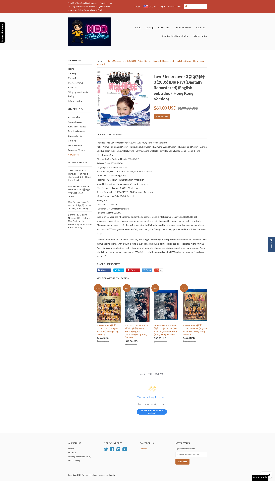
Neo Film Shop (91, 475)
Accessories (74, 117)
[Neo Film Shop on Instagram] (118, 450)
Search (71, 448)
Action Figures (75, 121)
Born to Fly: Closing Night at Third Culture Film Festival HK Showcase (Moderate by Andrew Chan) (80, 221)
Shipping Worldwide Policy (175, 36)
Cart (138, 6)
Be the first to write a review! (152, 412)
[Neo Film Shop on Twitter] (106, 450)
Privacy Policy (200, 36)
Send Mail (144, 448)
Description (104, 134)
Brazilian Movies (76, 131)
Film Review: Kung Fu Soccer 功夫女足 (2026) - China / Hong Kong (79, 205)
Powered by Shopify (106, 475)
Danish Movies (75, 145)
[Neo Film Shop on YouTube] (124, 450)
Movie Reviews (183, 27)
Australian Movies (77, 126)
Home (138, 27)
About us (200, 27)
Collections (164, 27)
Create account (174, 6)
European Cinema (76, 150)
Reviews (117, 134)
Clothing (72, 140)
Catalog (150, 27)
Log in (162, 6)
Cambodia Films (76, 135)
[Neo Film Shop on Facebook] (112, 450)
